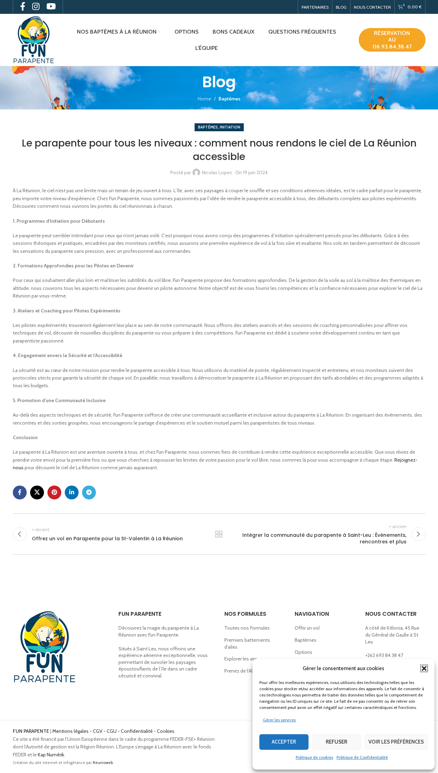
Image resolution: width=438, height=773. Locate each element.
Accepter (284, 742)
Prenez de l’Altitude (244, 671)
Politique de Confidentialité (362, 757)
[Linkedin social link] (72, 492)
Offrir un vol (307, 628)
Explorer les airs (240, 659)
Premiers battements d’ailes (247, 643)
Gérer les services (279, 719)
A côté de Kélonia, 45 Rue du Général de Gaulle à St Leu (392, 635)
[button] (424, 668)
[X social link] (37, 492)
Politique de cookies (314, 757)
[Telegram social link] (89, 492)
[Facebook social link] (20, 492)
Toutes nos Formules (247, 628)
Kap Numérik (51, 755)
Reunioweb (103, 762)
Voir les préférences (396, 742)
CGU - (114, 731)
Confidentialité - (139, 731)
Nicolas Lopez (217, 172)
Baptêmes (229, 99)
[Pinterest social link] (54, 492)
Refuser (336, 742)
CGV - (100, 731)
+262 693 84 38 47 (384, 655)
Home (204, 99)
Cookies (166, 731)
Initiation (230, 127)
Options (303, 652)
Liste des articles (219, 534)
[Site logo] (34, 39)
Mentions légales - (72, 731)
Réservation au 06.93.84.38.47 (392, 40)
